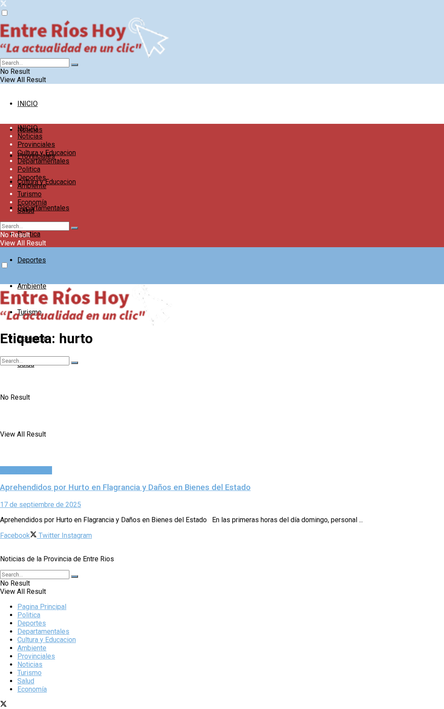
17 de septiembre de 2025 (40, 504)
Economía (32, 202)
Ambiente (31, 186)
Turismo (29, 194)
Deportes (31, 260)
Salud (25, 210)
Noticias (29, 136)
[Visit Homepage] (222, 37)
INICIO (27, 103)
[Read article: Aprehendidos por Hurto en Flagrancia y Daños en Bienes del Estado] (222, 411)
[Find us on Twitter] (3, 4)
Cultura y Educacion (46, 182)
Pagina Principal (41, 607)
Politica (28, 169)
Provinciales (36, 144)
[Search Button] (74, 64)
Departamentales (43, 208)
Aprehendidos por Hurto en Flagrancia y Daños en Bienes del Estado (125, 487)
